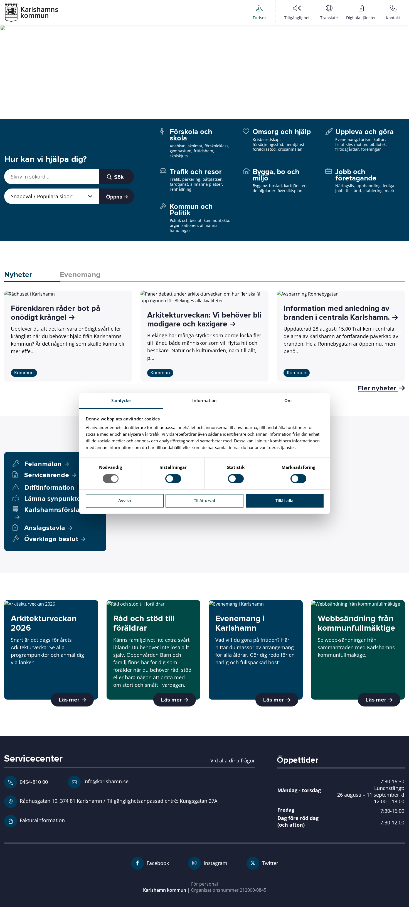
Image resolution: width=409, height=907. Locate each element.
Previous (9, 332)
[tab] (32, 275)
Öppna (115, 197)
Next (400, 332)
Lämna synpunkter (53, 498)
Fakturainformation (42, 820)
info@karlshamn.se (105, 781)
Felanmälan (43, 464)
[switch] (173, 478)
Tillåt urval (204, 500)
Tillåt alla (284, 500)
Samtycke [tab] (121, 400)
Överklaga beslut (51, 539)
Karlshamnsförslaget (57, 510)
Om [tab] (288, 400)
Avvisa (124, 500)
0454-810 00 (34, 782)
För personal (204, 884)
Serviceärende (46, 475)
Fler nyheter (378, 388)
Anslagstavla (44, 528)
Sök (118, 177)
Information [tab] (204, 400)
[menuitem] (259, 12)
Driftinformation (53, 488)
